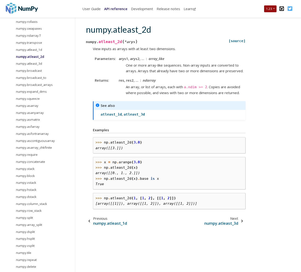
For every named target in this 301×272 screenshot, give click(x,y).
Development (142, 8)
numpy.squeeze (28, 98)
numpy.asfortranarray (32, 133)
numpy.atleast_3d (29, 63)
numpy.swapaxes (29, 28)
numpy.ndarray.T (28, 35)
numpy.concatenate (30, 162)
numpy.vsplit (25, 246)
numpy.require (27, 154)
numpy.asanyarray (30, 112)
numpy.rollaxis (27, 21)
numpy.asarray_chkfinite (34, 147)
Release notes (168, 8)
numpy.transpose (29, 42)
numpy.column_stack (31, 203)
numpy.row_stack (29, 210)
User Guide (91, 8)
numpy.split (24, 218)
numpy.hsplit (25, 238)
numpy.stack (25, 168)
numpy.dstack (26, 196)
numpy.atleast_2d (30, 56)
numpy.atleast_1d (29, 49)
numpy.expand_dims (31, 91)
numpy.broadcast (29, 70)
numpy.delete (26, 266)
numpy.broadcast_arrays (34, 84)
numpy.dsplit (25, 231)
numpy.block (25, 175)
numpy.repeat (26, 259)
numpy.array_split (29, 224)
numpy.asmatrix (28, 119)
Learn (188, 8)
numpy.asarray (27, 105)
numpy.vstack (26, 182)
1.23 (269, 9)
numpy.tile (23, 252)
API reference (115, 8)
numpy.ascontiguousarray (35, 140)
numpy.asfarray (28, 126)
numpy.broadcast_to (31, 77)
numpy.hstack (26, 190)
